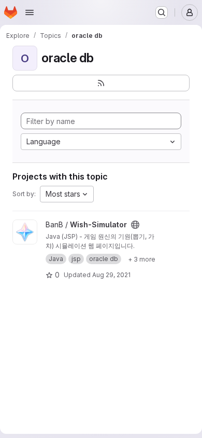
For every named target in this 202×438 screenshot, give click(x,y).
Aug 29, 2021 (111, 275)
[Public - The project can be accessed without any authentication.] (135, 225)
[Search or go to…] (161, 12)
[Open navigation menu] (29, 12)
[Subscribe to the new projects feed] (101, 83)
